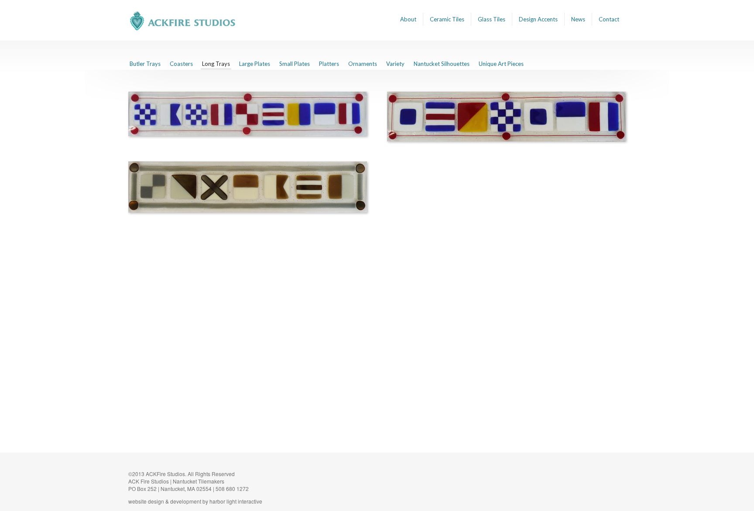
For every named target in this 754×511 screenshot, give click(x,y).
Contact (609, 19)
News (578, 19)
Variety (395, 63)
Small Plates (294, 63)
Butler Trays (145, 63)
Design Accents (538, 19)
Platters (329, 63)
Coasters (181, 63)
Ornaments (362, 63)
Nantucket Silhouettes (442, 63)
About (408, 19)
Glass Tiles (491, 19)
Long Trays (216, 63)
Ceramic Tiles (447, 19)
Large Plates (254, 63)
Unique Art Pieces (501, 63)
